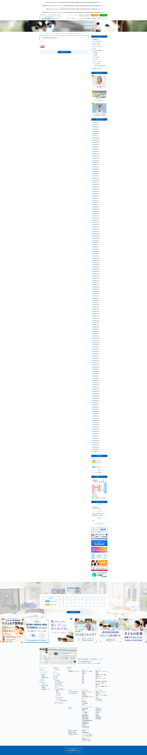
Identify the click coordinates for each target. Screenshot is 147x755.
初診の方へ (73, 18)
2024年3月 (95, 173)
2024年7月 (95, 164)
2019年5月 (95, 302)
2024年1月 (95, 178)
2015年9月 (95, 398)
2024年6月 (95, 166)
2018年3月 (95, 333)
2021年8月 (95, 242)
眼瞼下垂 (97, 684)
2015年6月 (95, 404)
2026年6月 (95, 126)
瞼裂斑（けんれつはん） (87, 691)
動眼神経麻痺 (98, 717)
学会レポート (58, 669)
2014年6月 (95, 429)
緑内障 (96, 54)
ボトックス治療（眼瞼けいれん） (87, 736)
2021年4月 (95, 251)
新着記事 (56, 678)
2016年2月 (95, 387)
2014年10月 (95, 420)
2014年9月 (95, 422)
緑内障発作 (98, 712)
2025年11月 (95, 138)
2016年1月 (95, 389)
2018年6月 (95, 327)
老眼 (83, 679)
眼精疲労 (84, 673)
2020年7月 (95, 271)
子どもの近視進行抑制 (100, 65)
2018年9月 (95, 320)
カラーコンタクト (98, 61)
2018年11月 (95, 315)
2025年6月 (95, 146)
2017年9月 (95, 344)
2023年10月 (95, 184)
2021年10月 (95, 238)
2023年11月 (95, 182)
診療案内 (94, 18)
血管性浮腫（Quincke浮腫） (101, 681)
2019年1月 (95, 311)
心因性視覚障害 (85, 732)
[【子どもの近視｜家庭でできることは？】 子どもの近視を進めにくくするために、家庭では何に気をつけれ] (135, 631)
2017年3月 (95, 358)
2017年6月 (95, 351)
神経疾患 (97, 707)
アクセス (105, 18)
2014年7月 (95, 427)
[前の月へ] (101, 480)
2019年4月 (95, 304)
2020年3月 (95, 280)
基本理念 (43, 674)
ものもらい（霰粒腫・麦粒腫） (101, 687)
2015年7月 (95, 402)
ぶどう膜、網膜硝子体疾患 (86, 707)
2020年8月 (95, 269)
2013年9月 (95, 447)
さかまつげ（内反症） (100, 682)
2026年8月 (95, 122)
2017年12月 (95, 338)
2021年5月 (95, 249)
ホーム (68, 18)
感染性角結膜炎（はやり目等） (87, 697)
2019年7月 (95, 298)
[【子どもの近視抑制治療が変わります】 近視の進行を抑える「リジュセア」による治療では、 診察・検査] (12, 631)
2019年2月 (95, 309)
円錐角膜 (84, 701)
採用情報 (56, 676)
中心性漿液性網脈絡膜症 (87, 720)
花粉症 (96, 52)
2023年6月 (95, 193)
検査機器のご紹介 (45, 677)
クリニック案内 (81, 18)
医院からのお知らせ (97, 68)
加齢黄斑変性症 (85, 722)
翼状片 (83, 704)
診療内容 (70, 667)
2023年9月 (95, 186)
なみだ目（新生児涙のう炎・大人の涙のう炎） (74, 692)
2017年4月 (95, 355)
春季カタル (98, 698)
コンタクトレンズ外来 (86, 734)
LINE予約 (103, 15)
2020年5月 (95, 275)
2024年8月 (95, 162)
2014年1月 (95, 438)
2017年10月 (95, 342)
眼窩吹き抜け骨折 (72, 732)
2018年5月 (95, 329)
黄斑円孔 (84, 725)
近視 (83, 674)
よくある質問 (57, 674)
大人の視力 (97, 57)
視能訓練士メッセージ (46, 689)
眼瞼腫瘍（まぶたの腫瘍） (101, 674)
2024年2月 (95, 175)
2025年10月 (95, 140)
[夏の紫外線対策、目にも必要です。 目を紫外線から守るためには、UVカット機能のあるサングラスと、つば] (61, 631)
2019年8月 (95, 295)
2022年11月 (95, 209)
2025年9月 (95, 142)
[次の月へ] (105, 480)
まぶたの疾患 (97, 669)
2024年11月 (95, 158)
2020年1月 (95, 284)
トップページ (43, 667)
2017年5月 (95, 353)
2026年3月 (95, 133)
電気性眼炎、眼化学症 (73, 734)
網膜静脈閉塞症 (85, 717)
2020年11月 (95, 262)
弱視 (83, 682)
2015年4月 (95, 409)
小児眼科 (43, 687)
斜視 (83, 681)
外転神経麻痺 (98, 718)
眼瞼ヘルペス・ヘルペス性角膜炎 (101, 672)
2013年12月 (95, 440)
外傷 (69, 729)
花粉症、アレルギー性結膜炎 (101, 696)
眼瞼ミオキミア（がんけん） (101, 679)
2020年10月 (95, 264)
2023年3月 (95, 200)
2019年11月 (95, 289)
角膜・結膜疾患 (84, 690)
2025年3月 (95, 151)
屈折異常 (83, 669)
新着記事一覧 (64, 52)
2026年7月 (95, 124)
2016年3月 (95, 384)
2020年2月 (95, 282)
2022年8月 (95, 215)
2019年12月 (95, 287)
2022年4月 (95, 224)
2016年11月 (95, 367)
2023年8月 (95, 189)
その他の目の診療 (85, 729)
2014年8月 (95, 424)
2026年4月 (95, 131)
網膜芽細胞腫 (85, 708)
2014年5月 (95, 431)
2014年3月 (95, 433)
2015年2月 (95, 411)
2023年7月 (95, 191)
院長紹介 (100, 18)
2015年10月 (95, 395)
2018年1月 (95, 335)
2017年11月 (95, 340)
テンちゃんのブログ (97, 46)
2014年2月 (95, 435)
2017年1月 (95, 362)
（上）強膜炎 (85, 712)
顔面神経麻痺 (98, 708)
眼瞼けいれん (98, 676)
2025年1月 (95, 153)
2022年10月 (95, 211)
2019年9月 (95, 293)
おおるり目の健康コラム (98, 50)
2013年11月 (95, 442)
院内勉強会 (95, 39)
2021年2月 (95, 255)
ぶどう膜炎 (84, 713)
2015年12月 (95, 391)
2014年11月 (95, 418)
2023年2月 (95, 202)
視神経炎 (97, 715)
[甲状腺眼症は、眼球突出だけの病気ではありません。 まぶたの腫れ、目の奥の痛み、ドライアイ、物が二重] (37, 631)
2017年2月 (95, 360)
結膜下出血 (84, 695)
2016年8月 (95, 373)
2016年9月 (95, 371)
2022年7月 (95, 218)
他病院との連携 (44, 685)
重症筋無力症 (98, 710)
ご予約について (44, 684)
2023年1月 (95, 204)
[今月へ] (103, 480)
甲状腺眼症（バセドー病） (74, 671)
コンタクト (97, 59)
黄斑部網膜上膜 (85, 723)
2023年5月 (95, 195)
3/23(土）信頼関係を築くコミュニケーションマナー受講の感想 (63, 33)
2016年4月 (95, 382)
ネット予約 (94, 15)
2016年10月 (95, 369)
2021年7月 (95, 244)
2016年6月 (95, 378)
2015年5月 (95, 407)
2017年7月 (95, 349)
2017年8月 (95, 347)
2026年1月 (95, 135)
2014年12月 (95, 415)
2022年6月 (95, 220)
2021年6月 (95, 246)
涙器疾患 (70, 690)
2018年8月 (95, 322)
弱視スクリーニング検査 (87, 671)
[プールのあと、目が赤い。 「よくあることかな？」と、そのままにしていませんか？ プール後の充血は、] (86, 631)
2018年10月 (95, 318)
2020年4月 (95, 278)
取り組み (43, 675)
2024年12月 (95, 155)
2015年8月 (95, 400)
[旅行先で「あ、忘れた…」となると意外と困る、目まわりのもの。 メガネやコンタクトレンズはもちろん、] (110, 631)
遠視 (83, 676)
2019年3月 (95, 307)
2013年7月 (95, 451)
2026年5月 (95, 129)
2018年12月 (95, 313)
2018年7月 (95, 324)
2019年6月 (95, 300)
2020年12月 (95, 260)
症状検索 (88, 18)
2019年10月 (95, 291)
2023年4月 (95, 198)
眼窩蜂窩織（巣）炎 (86, 739)
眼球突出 (70, 669)
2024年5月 (95, 169)
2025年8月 (95, 144)
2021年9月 (95, 240)
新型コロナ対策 (96, 44)
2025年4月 (95, 149)
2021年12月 (95, 233)
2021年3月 (95, 253)
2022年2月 (95, 229)
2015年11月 (95, 393)
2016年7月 (95, 375)
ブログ (94, 48)
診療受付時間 (73, 612)
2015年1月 (95, 413)
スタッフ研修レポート (47, 33)
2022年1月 (95, 231)
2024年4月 (95, 171)
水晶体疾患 (70, 707)
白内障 (70, 708)
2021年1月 (95, 258)
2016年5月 (95, 380)
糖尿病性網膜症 (85, 718)
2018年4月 (95, 331)
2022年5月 (95, 222)
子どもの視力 (97, 63)
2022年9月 (95, 213)
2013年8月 (95, 449)
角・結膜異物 (85, 703)
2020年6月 (95, 273)
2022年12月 (95, 206)
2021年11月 (95, 235)
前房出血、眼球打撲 (73, 730)
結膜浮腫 (84, 693)
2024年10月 (95, 160)
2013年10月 (95, 444)
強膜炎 (83, 710)
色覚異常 (84, 730)
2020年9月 (95, 267)
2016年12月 (95, 364)
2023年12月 (95, 180)
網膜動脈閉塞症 (85, 715)
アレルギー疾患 (98, 690)
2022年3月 (95, 226)
